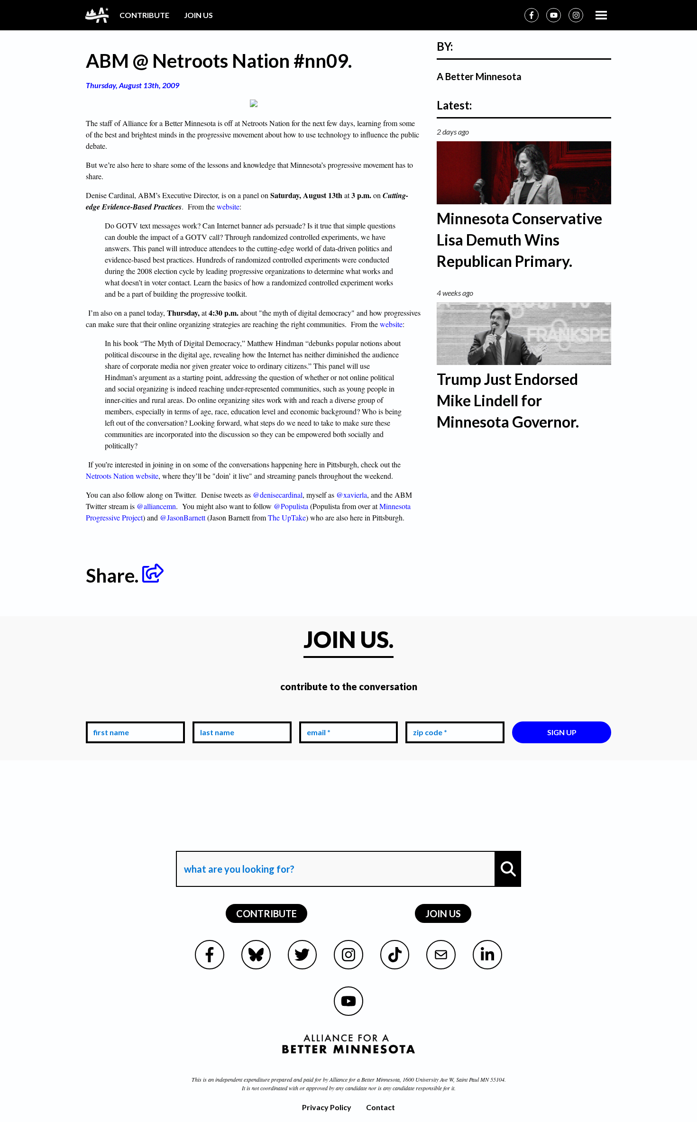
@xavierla (351, 495)
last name (215, 714)
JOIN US (198, 14)
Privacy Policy (326, 1107)
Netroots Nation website (122, 476)
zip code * (428, 714)
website (227, 206)
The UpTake (287, 517)
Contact (380, 1107)
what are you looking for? (238, 842)
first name (109, 714)
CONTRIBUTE (144, 14)
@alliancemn (156, 506)
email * (317, 714)
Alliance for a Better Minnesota (365, 1079)
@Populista (291, 506)
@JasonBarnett (182, 517)
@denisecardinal (278, 495)
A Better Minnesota (479, 76)
